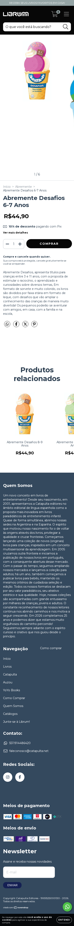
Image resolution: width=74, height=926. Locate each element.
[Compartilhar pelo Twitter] (25, 326)
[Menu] (66, 14)
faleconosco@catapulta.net (29, 751)
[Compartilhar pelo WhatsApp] (7, 324)
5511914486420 (20, 743)
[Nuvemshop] (16, 908)
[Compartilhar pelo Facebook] (16, 326)
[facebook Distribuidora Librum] (19, 777)
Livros (7, 666)
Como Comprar (14, 698)
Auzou (7, 682)
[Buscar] (66, 27)
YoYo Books (11, 690)
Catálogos (10, 714)
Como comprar (51, 648)
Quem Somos (13, 706)
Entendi (64, 920)
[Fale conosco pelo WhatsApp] (67, 906)
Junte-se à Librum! (16, 722)
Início (7, 187)
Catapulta (10, 674)
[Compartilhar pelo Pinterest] (34, 326)
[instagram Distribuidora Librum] (7, 777)
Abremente (23, 187)
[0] (54, 15)
